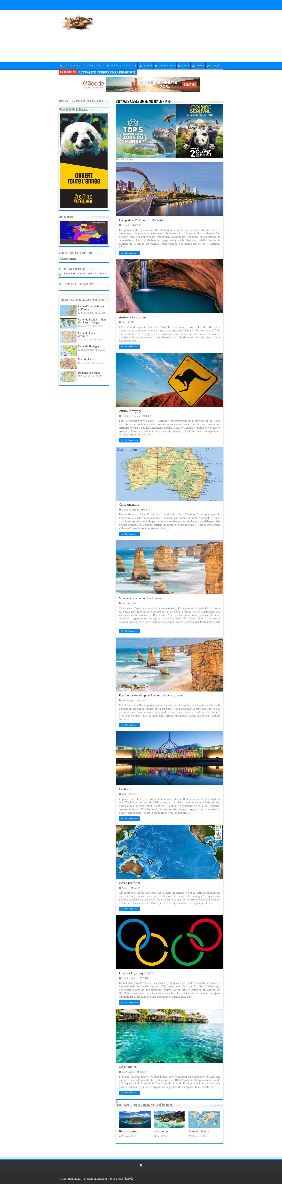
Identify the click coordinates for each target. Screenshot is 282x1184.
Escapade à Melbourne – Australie (141, 220)
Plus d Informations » (129, 253)
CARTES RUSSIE (70, 65)
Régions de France (89, 372)
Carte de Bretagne (89, 346)
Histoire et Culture (131, 416)
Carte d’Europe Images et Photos (92, 308)
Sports (134, 978)
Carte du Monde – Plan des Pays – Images (92, 321)
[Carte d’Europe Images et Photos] (68, 310)
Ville (124, 794)
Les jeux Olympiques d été (136, 973)
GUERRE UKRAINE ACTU (122, 65)
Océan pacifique (130, 882)
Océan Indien (128, 1066)
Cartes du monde (165, 65)
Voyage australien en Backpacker (141, 598)
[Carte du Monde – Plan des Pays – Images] (68, 323)
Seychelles (161, 1131)
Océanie (126, 225)
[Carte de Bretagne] (68, 350)
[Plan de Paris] (68, 363)
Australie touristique (132, 317)
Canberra (125, 789)
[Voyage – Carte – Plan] (77, 22)
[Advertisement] (161, 38)
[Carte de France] (84, 232)
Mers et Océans (199, 1131)
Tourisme (200, 65)
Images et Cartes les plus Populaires (82, 299)
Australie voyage (130, 411)
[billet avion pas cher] (84, 274)
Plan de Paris (86, 359)
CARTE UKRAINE (95, 65)
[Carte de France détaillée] (68, 337)
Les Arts (213, 65)
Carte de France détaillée (87, 334)
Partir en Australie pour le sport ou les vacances (150, 695)
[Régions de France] (68, 376)
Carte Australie (129, 504)
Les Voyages (128, 700)
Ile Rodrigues (128, 1131)
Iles (123, 322)
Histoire (126, 978)
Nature (184, 65)
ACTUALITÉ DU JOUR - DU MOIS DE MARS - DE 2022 (115, 72)
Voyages (146, 65)
